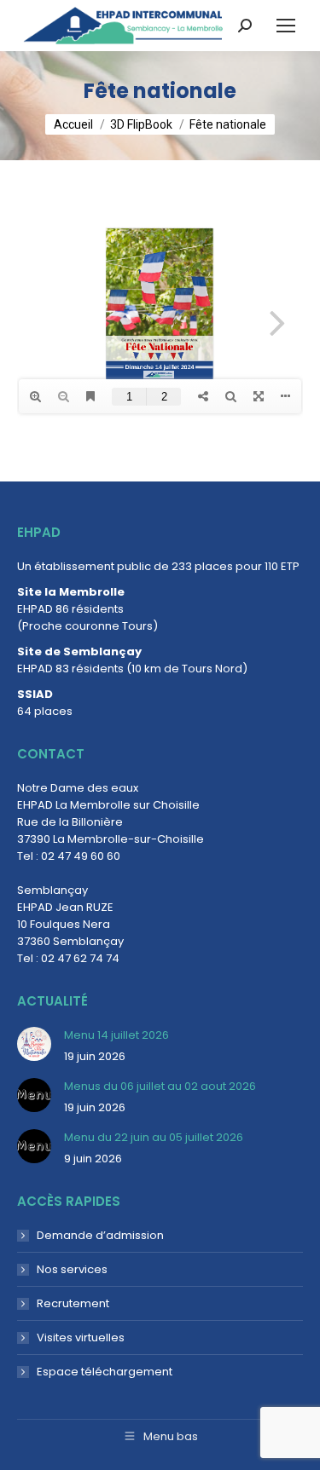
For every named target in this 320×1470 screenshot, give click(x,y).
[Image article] (34, 1044)
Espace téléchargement (104, 1371)
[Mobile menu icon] (286, 26)
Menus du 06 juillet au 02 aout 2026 (160, 1086)
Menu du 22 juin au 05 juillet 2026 (153, 1137)
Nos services (72, 1269)
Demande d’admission (100, 1235)
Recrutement (73, 1303)
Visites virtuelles (81, 1337)
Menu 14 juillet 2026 (116, 1035)
